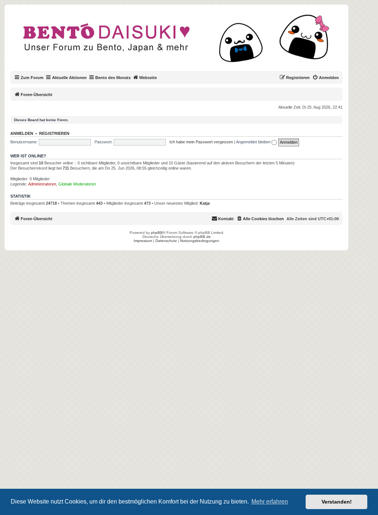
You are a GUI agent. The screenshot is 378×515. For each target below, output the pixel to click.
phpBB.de (202, 237)
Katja (205, 203)
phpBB (157, 233)
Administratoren (42, 184)
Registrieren (54, 133)
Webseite (148, 77)
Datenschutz (166, 241)
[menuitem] (325, 77)
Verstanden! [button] (337, 502)
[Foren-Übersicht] (182, 42)
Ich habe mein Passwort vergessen (201, 142)
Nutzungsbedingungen (199, 241)
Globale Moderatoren (77, 184)
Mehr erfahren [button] (269, 501)
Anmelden (21, 133)
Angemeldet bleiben (254, 142)
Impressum (143, 241)
